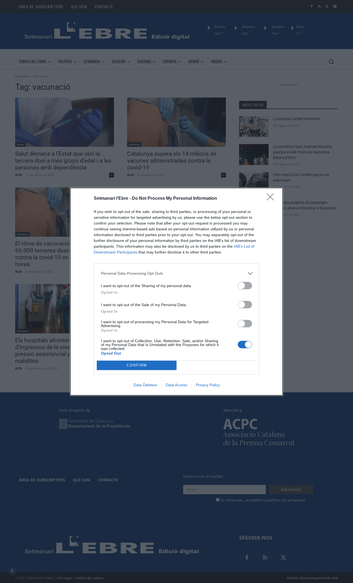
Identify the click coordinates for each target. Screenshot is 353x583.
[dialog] (176, 291)
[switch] (245, 285)
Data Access (176, 385)
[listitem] (176, 273)
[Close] (272, 198)
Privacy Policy (208, 385)
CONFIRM (137, 365)
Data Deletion (145, 385)
